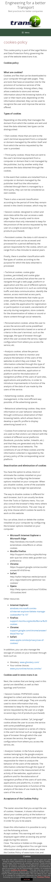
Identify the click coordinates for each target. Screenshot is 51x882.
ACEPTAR (27, 879)
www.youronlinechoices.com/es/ (25, 668)
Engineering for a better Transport (25, 5)
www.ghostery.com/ (29, 662)
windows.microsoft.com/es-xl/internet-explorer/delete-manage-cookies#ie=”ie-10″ (28, 611)
